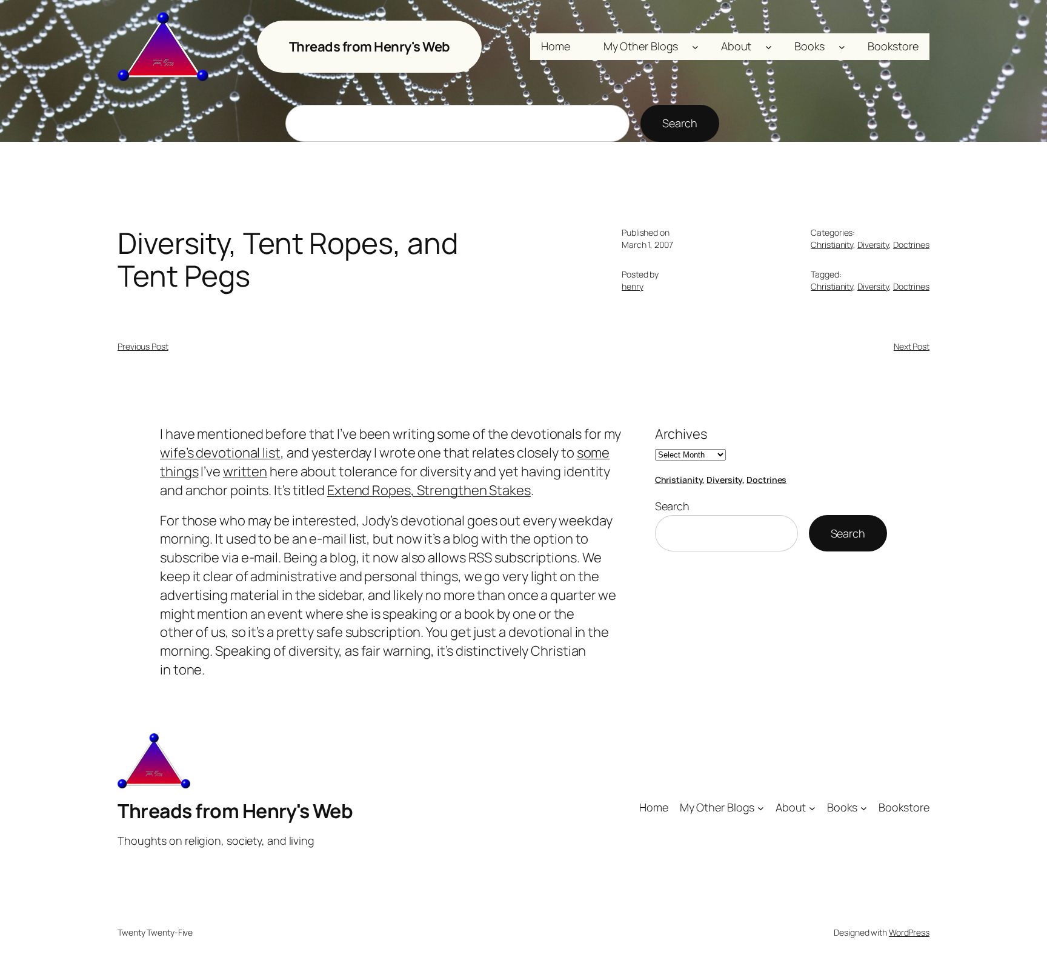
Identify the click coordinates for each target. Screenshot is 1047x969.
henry (632, 286)
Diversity (873, 244)
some (593, 453)
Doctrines (911, 244)
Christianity (832, 244)
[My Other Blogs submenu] (695, 47)
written (245, 471)
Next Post (911, 346)
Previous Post (143, 346)
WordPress (909, 932)
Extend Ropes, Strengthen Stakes (429, 490)
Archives (681, 434)
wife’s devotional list (220, 453)
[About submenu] (768, 47)
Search (679, 123)
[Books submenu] (842, 47)
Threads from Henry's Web (369, 47)
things (179, 471)
